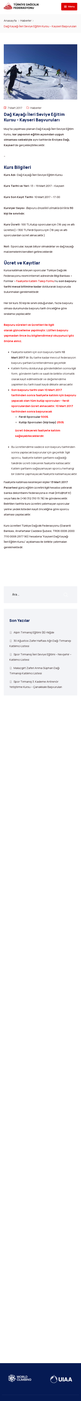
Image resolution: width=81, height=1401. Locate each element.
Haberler (25, 21)
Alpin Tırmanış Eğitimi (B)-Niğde (34, 632)
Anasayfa (10, 21)
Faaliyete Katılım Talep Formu (35, 281)
